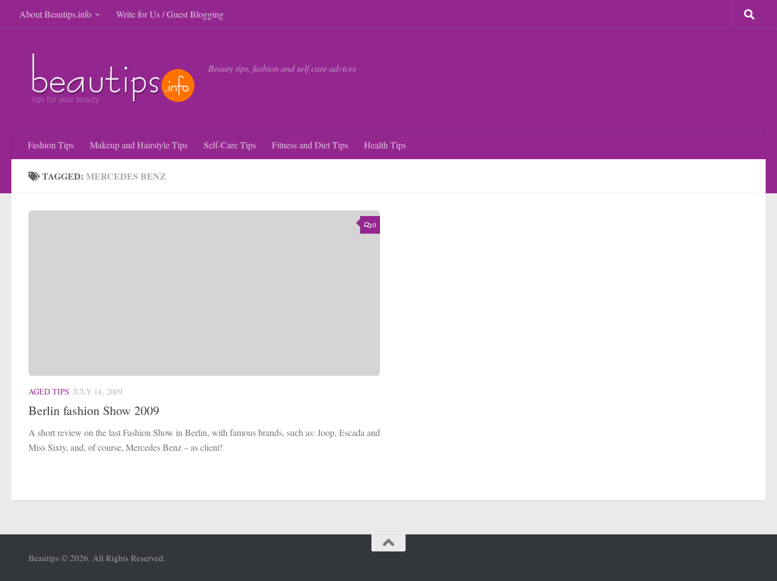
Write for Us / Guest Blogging (170, 14)
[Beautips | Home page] (112, 79)
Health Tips (385, 145)
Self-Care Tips (230, 145)
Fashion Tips (51, 145)
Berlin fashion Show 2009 (93, 410)
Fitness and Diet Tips (310, 145)
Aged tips (48, 391)
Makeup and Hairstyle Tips (139, 145)
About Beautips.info (55, 14)
